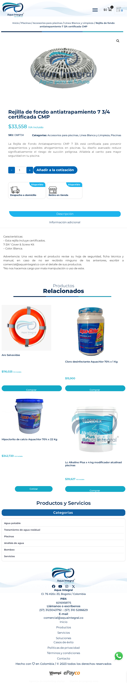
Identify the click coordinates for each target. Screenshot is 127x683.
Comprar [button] (31, 389)
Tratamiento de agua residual (22, 529)
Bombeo (9, 549)
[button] (118, 41)
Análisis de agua (14, 543)
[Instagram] (66, 586)
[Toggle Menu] (95, 9)
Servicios (9, 556)
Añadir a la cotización (55, 170)
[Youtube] (60, 586)
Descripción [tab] (64, 213)
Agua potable (12, 523)
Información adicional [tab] (64, 222)
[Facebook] (53, 586)
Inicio (15, 23)
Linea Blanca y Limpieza (79, 23)
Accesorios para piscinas (47, 23)
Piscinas (26, 23)
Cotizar (34, 488)
